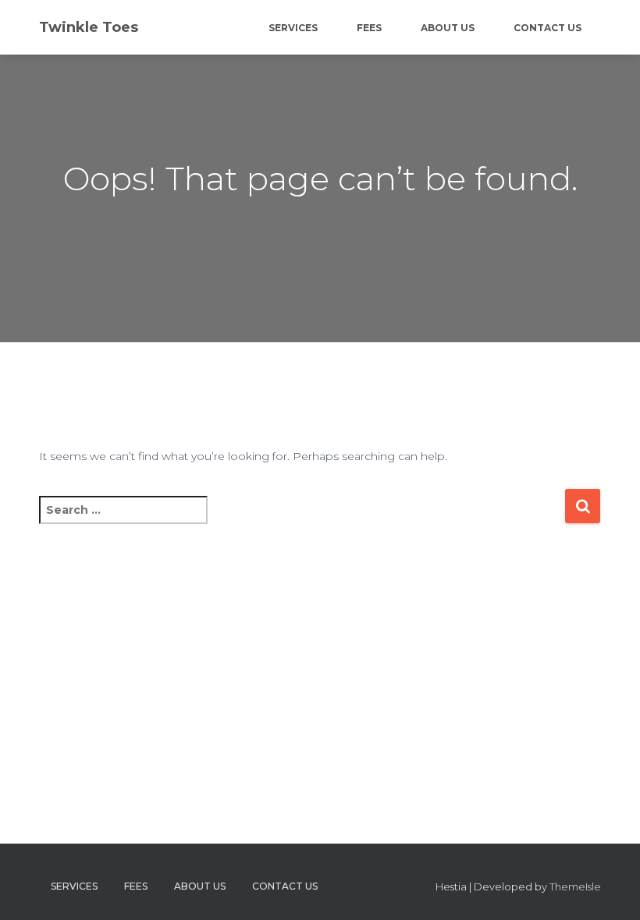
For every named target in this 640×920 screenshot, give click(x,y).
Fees (369, 28)
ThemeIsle (575, 886)
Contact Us (547, 28)
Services (293, 28)
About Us (448, 28)
